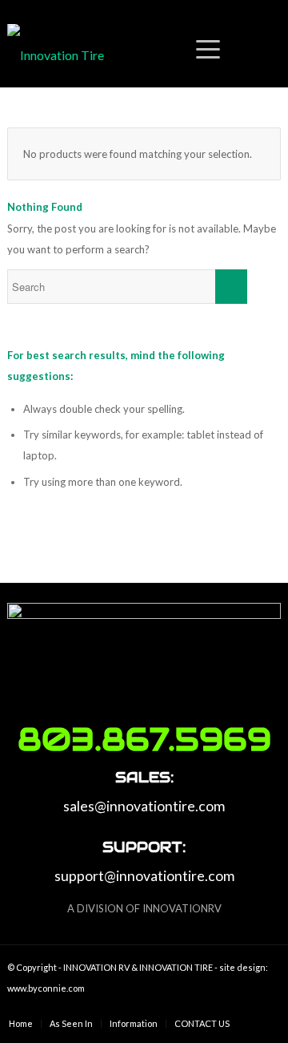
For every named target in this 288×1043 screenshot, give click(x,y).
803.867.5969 (144, 738)
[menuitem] (21, 1024)
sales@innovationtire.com (144, 806)
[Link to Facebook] (245, 1007)
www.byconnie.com (46, 988)
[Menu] (176, 55)
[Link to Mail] (269, 1007)
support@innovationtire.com (144, 875)
